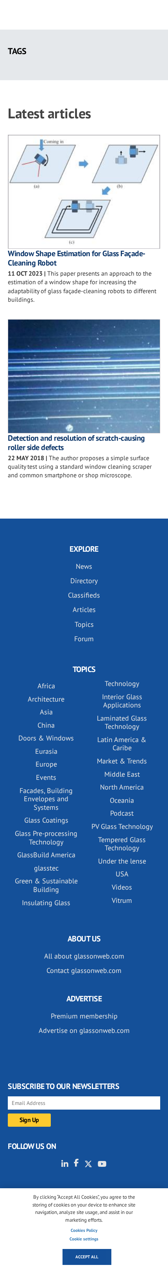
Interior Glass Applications (122, 701)
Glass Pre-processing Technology (46, 837)
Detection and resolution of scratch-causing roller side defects (76, 442)
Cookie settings (84, 1239)
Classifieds (84, 595)
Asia (46, 711)
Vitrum (122, 900)
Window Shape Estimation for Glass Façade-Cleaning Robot (76, 258)
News (84, 566)
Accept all (86, 1256)
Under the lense (122, 861)
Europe (46, 764)
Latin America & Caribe (122, 744)
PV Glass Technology (122, 826)
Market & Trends (122, 760)
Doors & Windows (46, 738)
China (46, 725)
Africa (46, 685)
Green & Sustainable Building (46, 885)
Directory (84, 580)
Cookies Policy (84, 1230)
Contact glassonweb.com (84, 970)
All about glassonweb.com (84, 956)
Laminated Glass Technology (122, 722)
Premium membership (84, 1015)
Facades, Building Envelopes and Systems (46, 799)
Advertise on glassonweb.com (84, 1030)
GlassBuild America (46, 854)
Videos (122, 887)
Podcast (122, 813)
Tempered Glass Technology (122, 844)
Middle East (122, 774)
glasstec (46, 868)
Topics (84, 624)
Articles (84, 609)
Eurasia (46, 751)
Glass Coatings (46, 820)
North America (122, 787)
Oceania (122, 800)
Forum (84, 638)
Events (46, 777)
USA (122, 873)
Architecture (46, 699)
